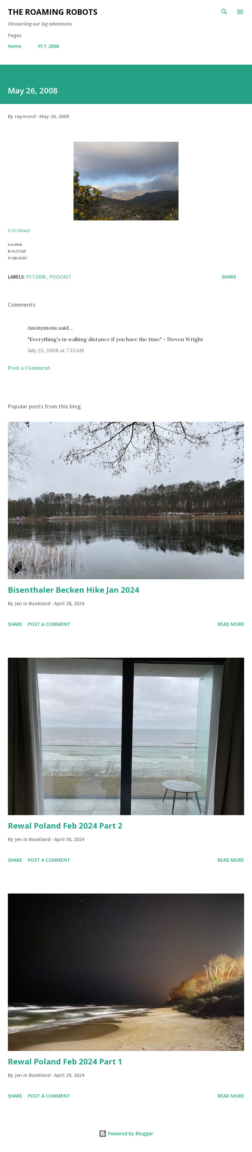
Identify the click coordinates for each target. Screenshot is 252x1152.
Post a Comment (29, 367)
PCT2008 (36, 277)
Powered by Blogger (130, 1133)
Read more (231, 624)
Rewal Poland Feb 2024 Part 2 (65, 825)
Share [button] (229, 277)
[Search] (224, 12)
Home (14, 46)
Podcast (60, 277)
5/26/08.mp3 (19, 230)
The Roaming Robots (52, 11)
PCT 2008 (48, 46)
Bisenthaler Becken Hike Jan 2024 (73, 589)
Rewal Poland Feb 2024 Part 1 (65, 1061)
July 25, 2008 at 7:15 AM (56, 350)
